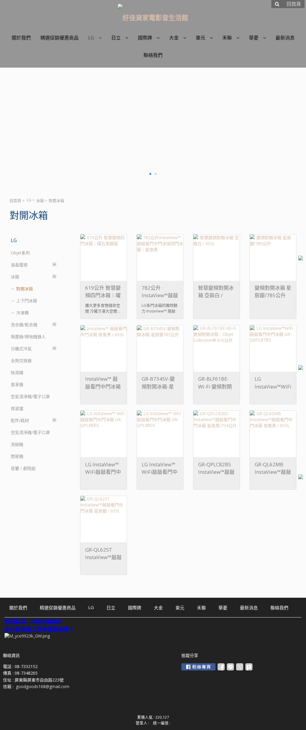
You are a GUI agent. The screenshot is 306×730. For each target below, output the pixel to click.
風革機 (17, 384)
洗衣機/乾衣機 (24, 324)
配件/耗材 (20, 420)
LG (29, 200)
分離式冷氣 (21, 348)
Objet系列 (20, 253)
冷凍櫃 (22, 312)
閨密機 (17, 456)
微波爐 (17, 408)
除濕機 (17, 372)
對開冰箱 (24, 289)
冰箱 (40, 200)
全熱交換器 (21, 360)
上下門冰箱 (26, 300)
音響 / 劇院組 (23, 468)
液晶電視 (19, 265)
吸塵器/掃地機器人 (28, 336)
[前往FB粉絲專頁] (198, 666)
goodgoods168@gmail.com (42, 686)
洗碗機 (17, 444)
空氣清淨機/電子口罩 (30, 396)
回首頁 (15, 200)
